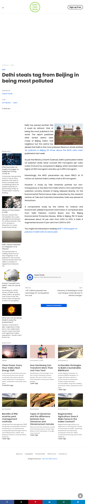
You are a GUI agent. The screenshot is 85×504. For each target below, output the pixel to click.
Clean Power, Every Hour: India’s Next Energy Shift (12, 368)
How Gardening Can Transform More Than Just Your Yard (41, 368)
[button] (68, 134)
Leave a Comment (53, 305)
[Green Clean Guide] (35, 7)
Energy (4, 360)
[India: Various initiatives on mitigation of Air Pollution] (12, 237)
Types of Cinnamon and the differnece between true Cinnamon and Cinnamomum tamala (42, 419)
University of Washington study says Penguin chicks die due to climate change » (69, 293)
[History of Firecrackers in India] (12, 202)
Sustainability (63, 360)
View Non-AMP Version (49, 459)
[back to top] (80, 495)
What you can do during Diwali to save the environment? (11, 320)
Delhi (15, 103)
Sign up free (75, 7)
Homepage (5, 65)
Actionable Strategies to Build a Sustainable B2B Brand (69, 368)
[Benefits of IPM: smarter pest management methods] (14, 400)
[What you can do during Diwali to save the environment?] (12, 310)
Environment (6, 409)
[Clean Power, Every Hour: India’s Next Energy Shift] (14, 351)
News (12, 65)
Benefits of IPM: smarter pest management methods (10, 417)
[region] (42, 44)
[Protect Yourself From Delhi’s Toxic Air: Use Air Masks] (12, 275)
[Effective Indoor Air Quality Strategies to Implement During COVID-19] (12, 159)
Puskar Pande (39, 275)
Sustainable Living (36, 360)
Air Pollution (6, 103)
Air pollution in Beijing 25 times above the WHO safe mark (54, 150)
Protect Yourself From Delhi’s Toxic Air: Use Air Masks (11, 285)
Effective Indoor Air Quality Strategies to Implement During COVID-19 (10, 170)
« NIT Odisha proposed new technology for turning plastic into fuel (37, 293)
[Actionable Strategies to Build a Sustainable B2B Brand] (70, 351)
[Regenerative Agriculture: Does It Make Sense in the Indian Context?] (70, 400)
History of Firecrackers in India (11, 211)
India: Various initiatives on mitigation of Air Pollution (11, 246)
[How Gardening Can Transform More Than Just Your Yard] (42, 351)
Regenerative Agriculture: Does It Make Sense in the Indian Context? (68, 417)
